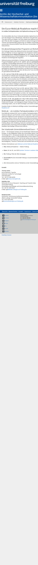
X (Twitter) (7, 218)
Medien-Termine (19, 22)
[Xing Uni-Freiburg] (3, 225)
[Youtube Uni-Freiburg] (3, 223)
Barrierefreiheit (13, 211)
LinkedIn (6, 228)
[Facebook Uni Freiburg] (3, 215)
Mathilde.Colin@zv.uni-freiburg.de (17, 189)
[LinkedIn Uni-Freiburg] (3, 228)
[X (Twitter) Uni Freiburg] (3, 218)
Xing (5, 225)
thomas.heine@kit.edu (13, 179)
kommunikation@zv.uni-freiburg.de (13, 201)
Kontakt (21, 211)
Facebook (7, 215)
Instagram (7, 220)
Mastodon (7, 231)
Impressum (27, 211)
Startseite (2, 22)
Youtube (6, 223)
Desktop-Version (6, 235)
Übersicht (4, 211)
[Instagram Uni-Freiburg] (3, 220)
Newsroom (8, 22)
